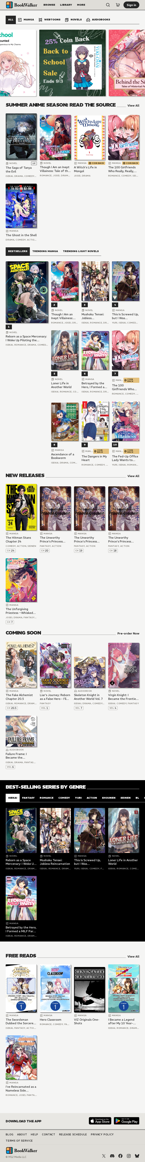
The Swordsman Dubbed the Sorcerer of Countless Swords (20, 1021)
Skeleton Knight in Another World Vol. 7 (88, 697)
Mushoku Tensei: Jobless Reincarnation (93, 316)
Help (34, 1134)
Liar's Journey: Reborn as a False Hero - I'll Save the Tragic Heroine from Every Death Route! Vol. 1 (55, 697)
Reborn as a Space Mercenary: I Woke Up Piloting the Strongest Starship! (26, 338)
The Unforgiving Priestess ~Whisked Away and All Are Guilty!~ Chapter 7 (19, 611)
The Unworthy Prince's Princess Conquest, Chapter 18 (123, 539)
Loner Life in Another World (61, 385)
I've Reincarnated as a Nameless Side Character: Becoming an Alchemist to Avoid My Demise (21, 1088)
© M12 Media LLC (16, 1157)
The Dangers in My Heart (94, 458)
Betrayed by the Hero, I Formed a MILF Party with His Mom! (95, 385)
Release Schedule (73, 1134)
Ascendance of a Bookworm (62, 456)
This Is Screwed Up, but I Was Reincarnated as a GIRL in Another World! (125, 316)
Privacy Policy (102, 1134)
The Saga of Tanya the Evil (19, 169)
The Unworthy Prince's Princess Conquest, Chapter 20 (55, 539)
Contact (48, 1134)
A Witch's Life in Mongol (85, 169)
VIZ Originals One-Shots (86, 1021)
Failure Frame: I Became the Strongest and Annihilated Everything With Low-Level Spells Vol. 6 (21, 756)
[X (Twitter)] (104, 1156)
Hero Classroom (50, 1019)
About (22, 1134)
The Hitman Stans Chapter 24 (18, 539)
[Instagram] (128, 1156)
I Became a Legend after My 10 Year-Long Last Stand (121, 1021)
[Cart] (118, 5)
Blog (9, 1134)
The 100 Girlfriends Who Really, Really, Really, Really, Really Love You (122, 169)
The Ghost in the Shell (21, 235)
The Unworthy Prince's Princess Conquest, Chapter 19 (89, 539)
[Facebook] (120, 1156)
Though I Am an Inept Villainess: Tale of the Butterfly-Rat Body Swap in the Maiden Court (55, 169)
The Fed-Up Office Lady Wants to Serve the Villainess (125, 458)
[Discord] (112, 1156)
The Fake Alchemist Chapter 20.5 (19, 697)
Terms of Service (19, 1141)
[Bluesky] (137, 1156)
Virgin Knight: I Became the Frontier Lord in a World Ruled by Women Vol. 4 (123, 697)
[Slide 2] (72, 63)
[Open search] (108, 5)
